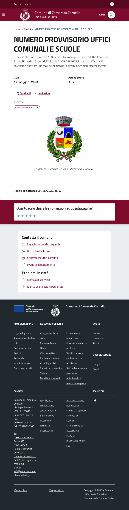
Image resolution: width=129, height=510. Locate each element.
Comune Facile (106, 498)
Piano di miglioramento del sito (75, 440)
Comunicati (98, 338)
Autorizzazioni (73, 378)
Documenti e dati (23, 368)
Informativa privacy (76, 410)
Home (17, 29)
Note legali (72, 415)
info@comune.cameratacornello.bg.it (25, 473)
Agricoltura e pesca (76, 383)
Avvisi (96, 343)
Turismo (44, 373)
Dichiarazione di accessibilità (74, 428)
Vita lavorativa (47, 353)
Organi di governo (23, 333)
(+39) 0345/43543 (24, 437)
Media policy (20, 490)
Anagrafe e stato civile (49, 335)
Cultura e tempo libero (48, 345)
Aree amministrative (24, 338)
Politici (17, 353)
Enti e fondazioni (22, 348)
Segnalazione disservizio (47, 418)
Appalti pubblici (48, 363)
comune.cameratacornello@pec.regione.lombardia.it (25, 460)
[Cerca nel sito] (111, 14)
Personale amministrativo (22, 360)
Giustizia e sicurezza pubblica (76, 345)
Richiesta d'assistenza (46, 428)
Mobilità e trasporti (50, 378)
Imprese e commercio (51, 358)
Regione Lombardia (22, 4)
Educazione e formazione (73, 335)
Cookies (70, 420)
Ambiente (71, 363)
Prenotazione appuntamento (48, 408)
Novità (27, 29)
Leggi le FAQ (46, 400)
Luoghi (96, 364)
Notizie (96, 333)
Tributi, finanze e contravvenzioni (74, 355)
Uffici (16, 343)
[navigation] (3, 14)
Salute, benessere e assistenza (76, 370)
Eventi (96, 369)
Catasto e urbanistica (51, 368)
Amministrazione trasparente (75, 403)
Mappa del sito (56, 490)
